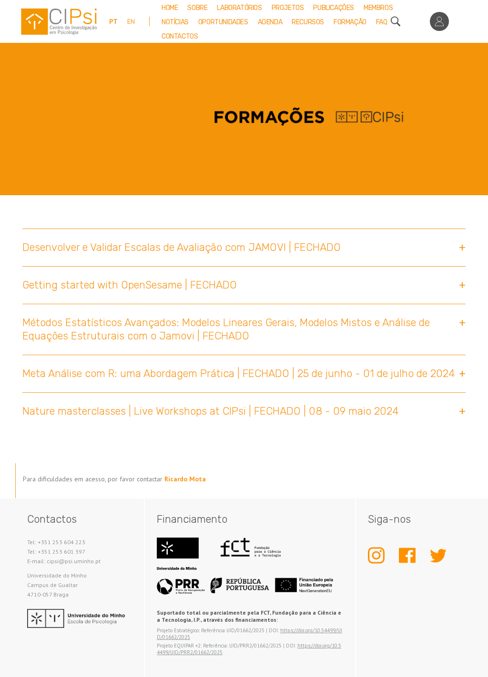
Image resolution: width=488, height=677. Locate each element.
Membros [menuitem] (378, 8)
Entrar (439, 21)
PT (113, 21)
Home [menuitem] (170, 8)
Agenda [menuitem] (270, 22)
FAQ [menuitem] (381, 22)
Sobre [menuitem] (197, 8)
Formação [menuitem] (350, 22)
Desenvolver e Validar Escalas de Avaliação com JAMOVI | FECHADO (181, 247)
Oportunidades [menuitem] (223, 22)
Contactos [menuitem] (180, 36)
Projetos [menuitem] (288, 8)
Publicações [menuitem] (333, 8)
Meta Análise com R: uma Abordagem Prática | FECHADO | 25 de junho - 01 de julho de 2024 (238, 373)
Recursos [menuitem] (308, 22)
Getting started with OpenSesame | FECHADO (129, 285)
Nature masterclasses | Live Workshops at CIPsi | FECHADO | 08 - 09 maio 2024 (210, 411)
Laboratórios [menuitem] (239, 8)
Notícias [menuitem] (175, 22)
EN (131, 21)
